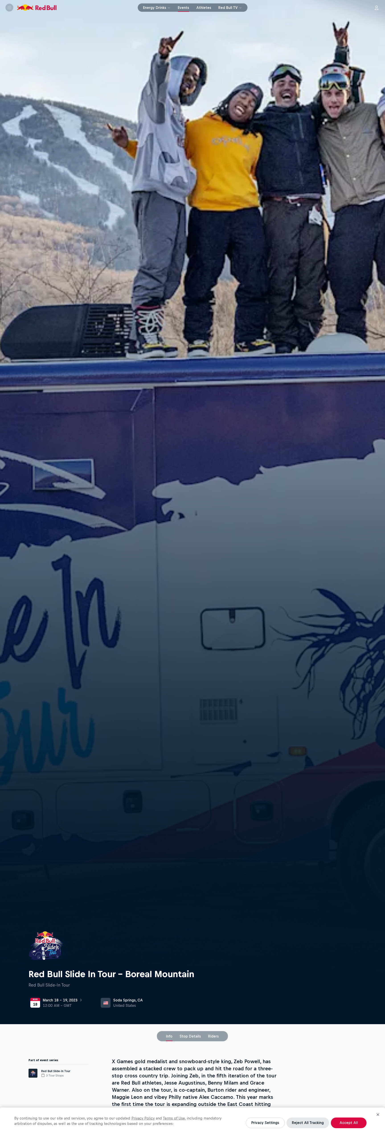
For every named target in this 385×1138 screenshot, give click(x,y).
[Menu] (9, 8)
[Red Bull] (37, 7)
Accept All (349, 1123)
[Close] (377, 1114)
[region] (192, 1122)
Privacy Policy (143, 1118)
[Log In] (376, 7)
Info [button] (169, 1036)
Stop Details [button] (190, 1036)
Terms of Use (174, 1118)
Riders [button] (213, 1036)
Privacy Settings (265, 1123)
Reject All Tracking (308, 1123)
